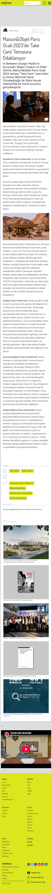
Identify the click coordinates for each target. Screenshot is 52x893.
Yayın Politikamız (8, 873)
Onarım (29, 825)
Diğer (29, 794)
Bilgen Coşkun (27, 471)
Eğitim (29, 782)
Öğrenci (4, 813)
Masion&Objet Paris (17, 488)
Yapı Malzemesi (7, 799)
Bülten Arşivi (6, 883)
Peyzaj (29, 828)
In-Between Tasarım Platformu (21, 483)
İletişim (4, 878)
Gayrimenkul (6, 785)
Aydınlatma (6, 842)
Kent (3, 791)
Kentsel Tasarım (32, 813)
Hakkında (5, 870)
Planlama (30, 831)
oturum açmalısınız (33, 509)
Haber (4, 779)
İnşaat (4, 788)
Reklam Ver (36, 873)
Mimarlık (5, 794)
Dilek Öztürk (14, 471)
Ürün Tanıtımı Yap (38, 882)
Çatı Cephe (5, 845)
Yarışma (5, 807)
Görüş (29, 842)
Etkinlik (30, 779)
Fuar (28, 785)
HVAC (4, 847)
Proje (29, 807)
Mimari (29, 819)
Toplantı (29, 791)
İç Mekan (30, 810)
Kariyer (30, 845)
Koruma (29, 816)
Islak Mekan (6, 850)
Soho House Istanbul (18, 498)
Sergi (29, 788)
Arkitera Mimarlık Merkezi (10, 867)
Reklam (4, 875)
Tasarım (5, 797)
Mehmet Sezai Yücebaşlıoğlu (21, 493)
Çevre (4, 782)
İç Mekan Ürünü (7, 853)
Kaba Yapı (5, 856)
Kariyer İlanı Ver (37, 877)
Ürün (4, 839)
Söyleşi (30, 839)
